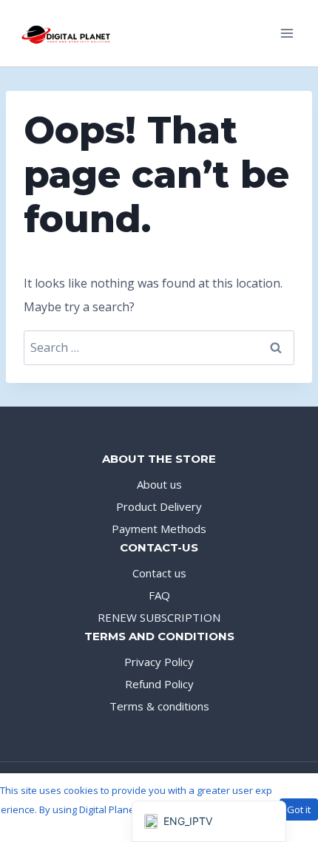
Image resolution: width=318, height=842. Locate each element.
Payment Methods (159, 528)
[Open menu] (286, 32)
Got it (299, 809)
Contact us (159, 573)
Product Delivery (159, 506)
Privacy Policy (159, 661)
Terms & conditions (159, 706)
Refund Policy (159, 683)
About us (159, 484)
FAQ (159, 595)
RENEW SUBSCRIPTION (159, 617)
